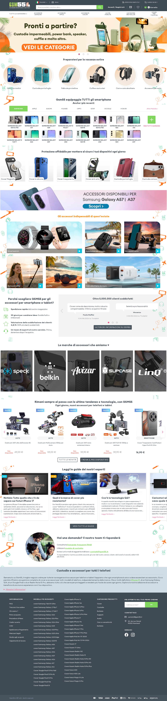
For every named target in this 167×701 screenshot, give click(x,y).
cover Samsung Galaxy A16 (44, 667)
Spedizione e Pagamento (18, 630)
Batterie (100, 611)
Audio (99, 618)
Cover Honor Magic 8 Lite (74, 677)
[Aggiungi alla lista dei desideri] (27, 413)
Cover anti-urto (93, 179)
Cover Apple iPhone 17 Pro (73, 629)
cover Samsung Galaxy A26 (44, 659)
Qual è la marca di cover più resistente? (68, 499)
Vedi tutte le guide (83, 526)
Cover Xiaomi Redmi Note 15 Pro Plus (78, 666)
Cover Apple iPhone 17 (72, 618)
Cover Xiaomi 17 (70, 644)
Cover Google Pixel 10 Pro (43, 678)
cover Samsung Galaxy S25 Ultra (46, 633)
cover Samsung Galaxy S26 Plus (46, 618)
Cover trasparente (65, 179)
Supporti (100, 615)
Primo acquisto (15, 615)
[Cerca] (99, 7)
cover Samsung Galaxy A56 (44, 644)
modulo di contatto (74, 548)
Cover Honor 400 (70, 670)
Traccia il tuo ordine (17, 607)
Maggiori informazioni (15, 589)
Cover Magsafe (8, 179)
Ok (151, 605)
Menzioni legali (15, 633)
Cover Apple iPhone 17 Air (73, 625)
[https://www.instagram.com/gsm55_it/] (133, 635)
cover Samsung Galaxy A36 (44, 652)
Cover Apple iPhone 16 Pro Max (75, 614)
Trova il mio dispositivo (94, 460)
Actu (4, 476)
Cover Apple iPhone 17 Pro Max (75, 633)
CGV (11, 626)
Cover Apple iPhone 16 (72, 599)
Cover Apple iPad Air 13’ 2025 (75, 636)
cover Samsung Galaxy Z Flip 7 (45, 607)
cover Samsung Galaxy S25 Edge (46, 637)
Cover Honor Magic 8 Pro (73, 681)
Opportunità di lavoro (17, 641)
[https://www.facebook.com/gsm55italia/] (126, 635)
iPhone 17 (135, 580)
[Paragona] (23, 413)
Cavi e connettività (104, 622)
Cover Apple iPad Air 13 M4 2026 (76, 640)
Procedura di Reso (16, 618)
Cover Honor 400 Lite (72, 674)
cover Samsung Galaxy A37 (44, 656)
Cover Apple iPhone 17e (73, 622)
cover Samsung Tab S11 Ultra (44, 604)
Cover (99, 604)
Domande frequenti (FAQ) (79, 545)
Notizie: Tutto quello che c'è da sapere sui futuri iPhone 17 (21, 499)
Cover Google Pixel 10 (42, 685)
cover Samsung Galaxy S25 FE (45, 641)
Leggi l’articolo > (10, 517)
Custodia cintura (149, 179)
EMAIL (57, 2)
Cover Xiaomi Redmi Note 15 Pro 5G (77, 659)
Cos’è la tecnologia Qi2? (116, 497)
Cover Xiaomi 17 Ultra (72, 648)
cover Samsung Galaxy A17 (44, 663)
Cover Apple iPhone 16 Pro (74, 610)
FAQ (11, 604)
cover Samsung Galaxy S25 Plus (46, 630)
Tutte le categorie (17, 14)
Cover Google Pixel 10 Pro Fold (45, 670)
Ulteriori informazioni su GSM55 (113, 327)
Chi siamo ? (13, 611)
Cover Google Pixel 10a (42, 682)
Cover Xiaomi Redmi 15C (73, 651)
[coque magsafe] (13, 181)
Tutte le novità (67, 460)
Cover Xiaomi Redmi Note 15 (75, 655)
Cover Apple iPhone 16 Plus (74, 607)
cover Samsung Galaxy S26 (44, 615)
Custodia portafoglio (123, 179)
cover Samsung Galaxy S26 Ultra (46, 622)
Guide (54, 476)
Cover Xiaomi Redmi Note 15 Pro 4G (77, 662)
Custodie (100, 607)
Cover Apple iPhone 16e (73, 603)
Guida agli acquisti (16, 637)
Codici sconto (14, 622)
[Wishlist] (138, 7)
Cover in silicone (36, 179)
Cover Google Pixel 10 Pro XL (44, 674)
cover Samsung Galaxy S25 (44, 626)
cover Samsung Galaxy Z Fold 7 (46, 611)
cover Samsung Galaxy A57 (44, 648)
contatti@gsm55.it (99, 551)
